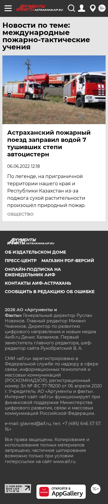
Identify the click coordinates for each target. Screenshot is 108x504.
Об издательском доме (35, 252)
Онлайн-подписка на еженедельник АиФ (33, 272)
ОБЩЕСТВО (20, 214)
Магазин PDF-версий (67, 260)
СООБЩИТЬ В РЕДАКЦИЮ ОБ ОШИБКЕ (49, 291)
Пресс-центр (21, 260)
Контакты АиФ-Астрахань (38, 283)
